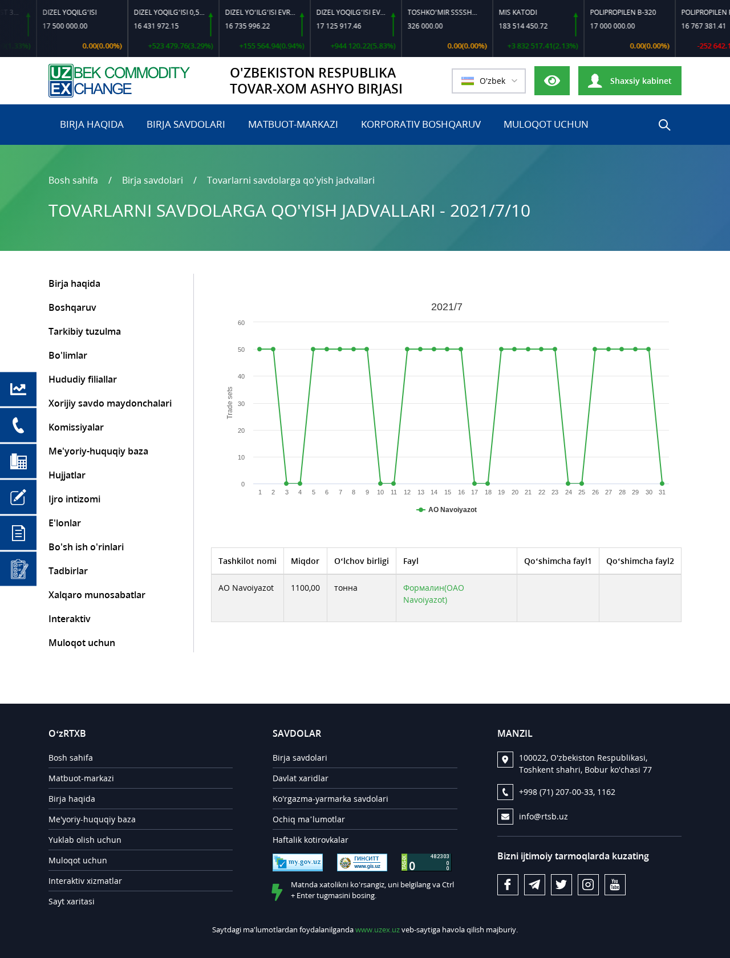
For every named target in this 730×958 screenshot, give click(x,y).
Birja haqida (92, 124)
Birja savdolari (186, 124)
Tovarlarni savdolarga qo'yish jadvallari (291, 180)
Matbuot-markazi (293, 124)
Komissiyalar (76, 427)
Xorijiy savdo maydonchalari (110, 403)
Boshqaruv (72, 307)
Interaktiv (69, 618)
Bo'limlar (67, 355)
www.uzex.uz (377, 929)
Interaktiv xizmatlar (85, 880)
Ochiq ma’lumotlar (309, 819)
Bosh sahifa (73, 180)
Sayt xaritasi (71, 901)
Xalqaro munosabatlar (96, 594)
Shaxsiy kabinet (640, 80)
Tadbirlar (68, 571)
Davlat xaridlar (300, 778)
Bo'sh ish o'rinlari (86, 547)
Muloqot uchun (546, 124)
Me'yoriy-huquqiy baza (98, 451)
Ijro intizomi (74, 499)
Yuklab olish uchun (84, 839)
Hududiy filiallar (82, 379)
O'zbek (492, 80)
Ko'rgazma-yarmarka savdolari (330, 798)
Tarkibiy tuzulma (84, 331)
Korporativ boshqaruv (421, 124)
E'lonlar (64, 523)
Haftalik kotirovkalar (310, 839)
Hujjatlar (67, 475)
